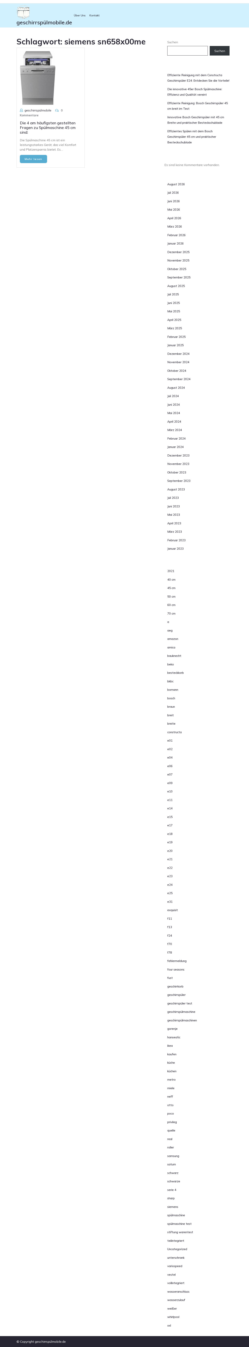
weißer (172, 1308)
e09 (170, 783)
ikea (170, 1046)
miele (170, 1088)
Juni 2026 (173, 201)
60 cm (171, 605)
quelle (171, 1130)
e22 (170, 868)
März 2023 (174, 532)
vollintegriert (175, 1283)
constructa (174, 732)
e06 (170, 766)
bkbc (170, 681)
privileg (172, 1122)
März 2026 (174, 226)
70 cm (171, 613)
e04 (170, 757)
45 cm (171, 588)
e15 (170, 817)
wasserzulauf (176, 1300)
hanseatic (173, 1037)
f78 (169, 952)
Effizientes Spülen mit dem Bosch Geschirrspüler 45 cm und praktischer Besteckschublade (191, 136)
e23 (170, 876)
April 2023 (174, 523)
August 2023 (176, 489)
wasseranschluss (178, 1291)
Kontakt (94, 15)
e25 (170, 893)
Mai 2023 (173, 515)
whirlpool (173, 1317)
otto (170, 1105)
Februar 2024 (176, 438)
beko (170, 664)
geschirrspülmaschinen (182, 1020)
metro (171, 1079)
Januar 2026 (175, 243)
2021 (170, 571)
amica (171, 647)
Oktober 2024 (176, 371)
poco (170, 1113)
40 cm (171, 579)
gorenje (172, 1029)
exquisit (172, 910)
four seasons (175, 969)
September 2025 (178, 277)
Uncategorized (177, 1249)
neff (170, 1096)
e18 (170, 834)
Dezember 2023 (178, 455)
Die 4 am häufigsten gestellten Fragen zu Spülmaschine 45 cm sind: (48, 127)
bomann (172, 690)
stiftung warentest (180, 1232)
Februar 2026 (176, 235)
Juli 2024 (173, 396)
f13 (169, 927)
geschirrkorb (175, 986)
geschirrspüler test (179, 1003)
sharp (171, 1198)
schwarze (173, 1181)
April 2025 (174, 320)
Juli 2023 (173, 498)
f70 (169, 944)
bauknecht (174, 656)
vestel (171, 1274)
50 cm (171, 596)
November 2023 (178, 464)
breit (170, 715)
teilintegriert (175, 1241)
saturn (171, 1164)
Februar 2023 (176, 540)
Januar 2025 (175, 345)
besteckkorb (175, 673)
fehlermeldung (177, 961)
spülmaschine (176, 1215)
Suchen (172, 42)
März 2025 (174, 328)
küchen (171, 1071)
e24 (170, 885)
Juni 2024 (173, 404)
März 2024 (174, 430)
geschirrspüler (176, 995)
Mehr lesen (33, 159)
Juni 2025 (173, 303)
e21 (170, 859)
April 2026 (174, 218)
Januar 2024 (175, 447)
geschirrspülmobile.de (44, 22)
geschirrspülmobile (38, 110)
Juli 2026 (173, 192)
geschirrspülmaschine (181, 1012)
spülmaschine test (179, 1224)
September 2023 (178, 481)
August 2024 (176, 388)
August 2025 (176, 286)
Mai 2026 (173, 209)
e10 (170, 791)
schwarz (172, 1173)
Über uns (80, 15)
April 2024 (174, 421)
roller (170, 1147)
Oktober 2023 (176, 472)
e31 (170, 902)
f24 (169, 935)
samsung (173, 1156)
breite (171, 723)
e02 (170, 749)
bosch (171, 698)
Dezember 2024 (178, 354)
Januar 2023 (175, 548)
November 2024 (178, 362)
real (169, 1139)
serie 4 (171, 1190)
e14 (170, 808)
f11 (169, 918)
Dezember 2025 (178, 252)
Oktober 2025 (176, 269)
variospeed (174, 1266)
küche (171, 1062)
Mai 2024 (173, 413)
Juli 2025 (173, 294)
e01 (170, 740)
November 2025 (178, 260)
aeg (170, 630)
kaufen (171, 1054)
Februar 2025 (176, 337)
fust (170, 978)
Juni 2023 (173, 506)
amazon (172, 639)
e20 (170, 851)
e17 (170, 825)
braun (171, 706)
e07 (170, 774)
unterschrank (175, 1258)
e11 (170, 800)
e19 (170, 842)
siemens (172, 1207)
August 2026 (176, 184)
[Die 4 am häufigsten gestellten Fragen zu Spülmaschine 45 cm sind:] (37, 77)
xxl (169, 1325)
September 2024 (178, 379)
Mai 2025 (173, 311)
